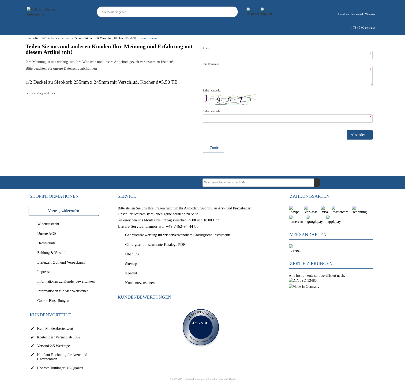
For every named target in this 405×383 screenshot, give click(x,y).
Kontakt (131, 273)
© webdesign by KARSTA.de (221, 379)
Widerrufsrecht (48, 224)
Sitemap (131, 264)
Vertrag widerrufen (63, 211)
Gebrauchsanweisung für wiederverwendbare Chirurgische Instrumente (178, 235)
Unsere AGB (47, 233)
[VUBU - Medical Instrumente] (48, 11)
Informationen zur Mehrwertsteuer (62, 291)
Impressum (45, 272)
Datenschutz (46, 243)
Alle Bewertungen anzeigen (200, 327)
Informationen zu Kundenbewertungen (66, 281)
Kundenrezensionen (140, 283)
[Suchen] (235, 12)
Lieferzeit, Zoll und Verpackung (61, 262)
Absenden (359, 135)
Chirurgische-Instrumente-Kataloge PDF (155, 244)
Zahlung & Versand (51, 253)
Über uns (132, 254)
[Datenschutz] (97, 68)
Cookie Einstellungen (53, 301)
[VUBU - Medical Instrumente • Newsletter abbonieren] (317, 182)
